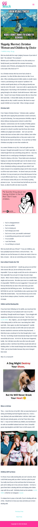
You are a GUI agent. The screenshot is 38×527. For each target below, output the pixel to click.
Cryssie (21, 493)
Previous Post (19, 511)
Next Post (19, 517)
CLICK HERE (5, 320)
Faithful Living (6, 51)
